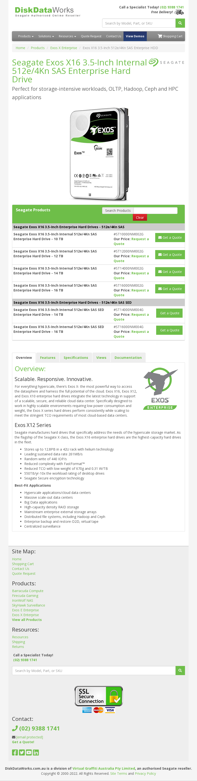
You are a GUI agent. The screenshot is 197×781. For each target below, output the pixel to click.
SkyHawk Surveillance (28, 605)
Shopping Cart (172, 36)
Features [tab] (47, 357)
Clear (140, 217)
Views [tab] (101, 357)
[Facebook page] (15, 753)
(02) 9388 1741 (172, 7)
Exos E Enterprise (25, 610)
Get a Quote (172, 237)
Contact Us (113, 36)
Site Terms (118, 773)
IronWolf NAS (22, 600)
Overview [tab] (24, 357)
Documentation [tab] (128, 357)
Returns (18, 646)
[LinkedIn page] (36, 753)
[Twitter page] (22, 753)
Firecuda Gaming (25, 595)
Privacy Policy (145, 773)
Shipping (18, 641)
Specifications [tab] (76, 357)
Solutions (45, 36)
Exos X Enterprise (63, 47)
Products (24, 36)
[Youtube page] (29, 753)
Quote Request (91, 36)
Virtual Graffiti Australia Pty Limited (104, 768)
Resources (66, 36)
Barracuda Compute (27, 590)
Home (20, 47)
